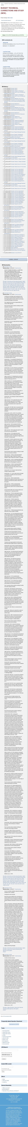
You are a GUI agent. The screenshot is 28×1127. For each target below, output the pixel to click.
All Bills (4, 1035)
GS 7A (17, 287)
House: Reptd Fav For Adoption (17, 234)
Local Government (12, 285)
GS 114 (14, 289)
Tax (8, 285)
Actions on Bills (5, 1038)
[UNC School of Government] (13, 1)
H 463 (8, 45)
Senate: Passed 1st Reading (18, 90)
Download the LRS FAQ (14, 1024)
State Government (18, 283)
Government (5, 283)
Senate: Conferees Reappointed (18, 200)
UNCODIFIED (12, 287)
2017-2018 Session (20, 20)
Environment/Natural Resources (19, 282)
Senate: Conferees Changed (17, 201)
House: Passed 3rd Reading (17, 152)
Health (8, 286)
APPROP (4, 287)
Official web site (6, 1088)
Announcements (6, 1043)
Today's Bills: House (6, 1032)
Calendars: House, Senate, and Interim (11, 1090)
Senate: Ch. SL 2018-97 (16, 252)
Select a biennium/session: (6, 1052)
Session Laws (5, 1039)
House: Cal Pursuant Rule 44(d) (18, 207)
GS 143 (9, 290)
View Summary (18, 268)
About (4, 1079)
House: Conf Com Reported (17, 206)
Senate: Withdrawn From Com (17, 98)
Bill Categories (5, 1041)
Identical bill (5, 42)
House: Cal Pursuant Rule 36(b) (18, 148)
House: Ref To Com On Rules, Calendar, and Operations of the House (13, 136)
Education (5, 281)
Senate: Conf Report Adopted (18, 224)
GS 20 (23, 287)
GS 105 (7, 289)
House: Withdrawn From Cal (17, 225)
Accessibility (15, 1101)
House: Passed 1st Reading (17, 134)
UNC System (9, 950)
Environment (9, 282)
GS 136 (6, 290)
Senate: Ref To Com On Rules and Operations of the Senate (14, 93)
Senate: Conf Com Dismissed (17, 198)
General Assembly (16, 949)
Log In (11, 1101)
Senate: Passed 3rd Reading (17, 121)
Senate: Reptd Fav (15, 103)
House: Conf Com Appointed (17, 171)
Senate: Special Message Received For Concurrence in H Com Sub (14, 157)
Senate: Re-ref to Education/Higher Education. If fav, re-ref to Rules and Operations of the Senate (14, 101)
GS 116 (14, 883)
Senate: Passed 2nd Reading (17, 120)
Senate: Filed (14, 88)
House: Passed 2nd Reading (17, 151)
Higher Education (10, 1007)
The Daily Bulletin (6, 1030)
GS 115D (22, 289)
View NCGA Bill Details (6, 20)
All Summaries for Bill (7, 1016)
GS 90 (4, 289)
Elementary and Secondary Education (14, 281)
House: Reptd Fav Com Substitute (18, 147)
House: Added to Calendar (17, 150)
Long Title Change (6, 51)
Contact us (5, 1082)
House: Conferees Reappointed (18, 194)
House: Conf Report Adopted (17, 238)
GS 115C (18, 289)
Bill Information (6, 1089)
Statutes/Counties (6, 1042)
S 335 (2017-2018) (8, 266)
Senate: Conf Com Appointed (17, 169)
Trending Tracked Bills (7, 1036)
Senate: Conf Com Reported (17, 202)
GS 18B (20, 287)
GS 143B (13, 290)
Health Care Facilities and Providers (17, 286)
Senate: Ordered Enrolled (16, 239)
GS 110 (10, 289)
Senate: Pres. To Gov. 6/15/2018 (17, 248)
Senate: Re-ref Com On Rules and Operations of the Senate (14, 105)
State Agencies (11, 283)
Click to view (10, 17)
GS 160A (17, 290)
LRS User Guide (6, 1080)
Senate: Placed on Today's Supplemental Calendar (13, 118)
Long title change (6, 66)
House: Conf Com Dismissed (17, 193)
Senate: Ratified (14, 247)
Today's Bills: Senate (7, 1033)
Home (2, 3)
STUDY (8, 287)
